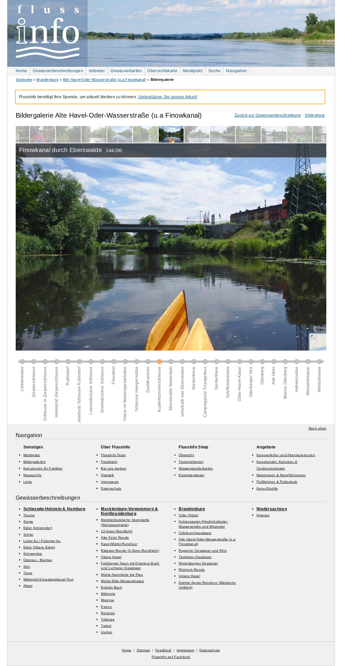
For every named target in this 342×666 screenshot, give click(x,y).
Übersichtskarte (162, 71)
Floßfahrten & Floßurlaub (276, 482)
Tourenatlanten (191, 461)
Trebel (106, 626)
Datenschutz (111, 488)
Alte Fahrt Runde (115, 537)
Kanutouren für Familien (43, 468)
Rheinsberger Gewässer (198, 563)
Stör (26, 566)
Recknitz (108, 613)
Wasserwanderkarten (196, 468)
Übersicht (186, 455)
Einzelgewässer (191, 475)
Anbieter (97, 71)
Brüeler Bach (111, 587)
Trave (28, 573)
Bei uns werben (113, 468)
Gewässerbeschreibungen (58, 71)
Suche (214, 71)
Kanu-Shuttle (267, 488)
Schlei (28, 534)
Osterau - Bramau (37, 560)
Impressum (110, 482)
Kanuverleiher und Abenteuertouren (285, 455)
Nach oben (318, 428)
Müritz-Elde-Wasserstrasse (122, 581)
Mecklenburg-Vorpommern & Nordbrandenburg (129, 511)
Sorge (28, 521)
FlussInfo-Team (113, 455)
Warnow (107, 600)
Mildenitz (108, 593)
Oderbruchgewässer (195, 533)
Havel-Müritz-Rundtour (119, 544)
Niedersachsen (271, 509)
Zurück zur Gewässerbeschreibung (267, 115)
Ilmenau (263, 515)
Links (27, 482)
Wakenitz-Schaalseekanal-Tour (48, 579)
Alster (28, 585)
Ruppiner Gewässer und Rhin (203, 550)
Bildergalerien (34, 461)
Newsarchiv (32, 475)
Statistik (107, 475)
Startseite (24, 80)
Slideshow (315, 115)
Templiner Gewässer (195, 557)
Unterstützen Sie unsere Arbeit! (167, 97)
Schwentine (32, 553)
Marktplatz (193, 71)
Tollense (107, 619)
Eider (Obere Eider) (39, 547)
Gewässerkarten (126, 71)
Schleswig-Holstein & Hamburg (54, 509)
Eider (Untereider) (37, 528)
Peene (106, 607)
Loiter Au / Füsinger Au (42, 541)
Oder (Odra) (188, 515)
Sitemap (143, 650)
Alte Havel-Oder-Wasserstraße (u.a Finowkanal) (104, 80)
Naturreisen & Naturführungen (281, 475)
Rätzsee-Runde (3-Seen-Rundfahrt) (130, 550)
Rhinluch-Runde (192, 569)
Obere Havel (111, 557)
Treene (29, 515)
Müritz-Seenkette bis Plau (122, 574)
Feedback (109, 461)
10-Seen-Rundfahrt (116, 531)
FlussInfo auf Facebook (171, 657)
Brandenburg (47, 80)
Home (21, 71)
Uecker (106, 632)
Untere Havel (189, 576)
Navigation (236, 71)
